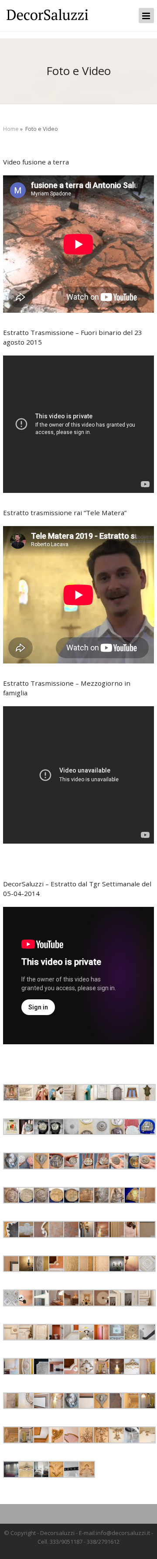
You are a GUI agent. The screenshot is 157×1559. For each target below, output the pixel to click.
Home (11, 129)
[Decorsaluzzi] (46, 21)
